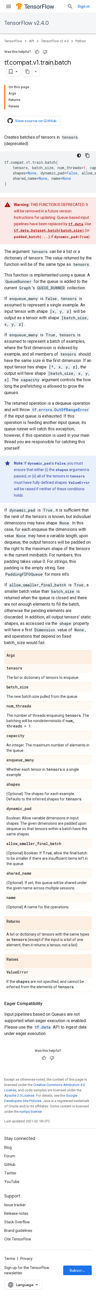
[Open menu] (8, 6)
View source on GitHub (36, 120)
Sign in (84, 6)
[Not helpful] (45, 52)
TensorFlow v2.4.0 (26, 23)
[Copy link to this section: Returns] (25, 922)
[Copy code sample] (87, 155)
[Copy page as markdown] (27, 71)
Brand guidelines (18, 1230)
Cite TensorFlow (17, 1239)
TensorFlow (13, 41)
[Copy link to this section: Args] (20, 655)
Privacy (26, 1258)
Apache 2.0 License (19, 1095)
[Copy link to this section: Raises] (23, 959)
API (31, 41)
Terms (9, 1258)
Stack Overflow (17, 1222)
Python (80, 41)
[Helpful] (37, 52)
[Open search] (70, 6)
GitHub (9, 1164)
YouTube (11, 1182)
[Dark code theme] (79, 155)
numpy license (30, 1112)
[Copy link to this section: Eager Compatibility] (47, 1004)
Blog (8, 1147)
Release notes (16, 1213)
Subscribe (79, 1270)
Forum (9, 1156)
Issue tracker (15, 1205)
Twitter (10, 1173)
